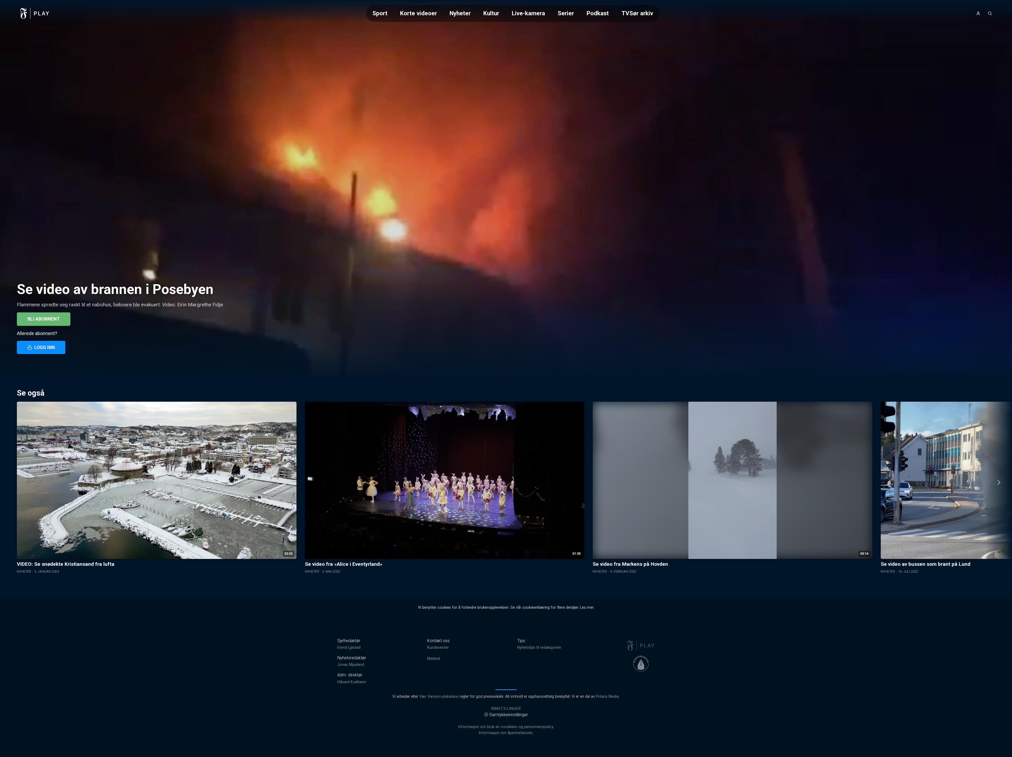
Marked (433, 658)
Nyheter (460, 13)
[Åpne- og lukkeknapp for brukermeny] (978, 13)
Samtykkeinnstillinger (508, 714)
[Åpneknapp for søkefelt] (990, 13)
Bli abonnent (43, 319)
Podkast (598, 13)
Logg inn (44, 347)
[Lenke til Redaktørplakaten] (641, 663)
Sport (379, 13)
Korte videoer (418, 13)
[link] (35, 13)
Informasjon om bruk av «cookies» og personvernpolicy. (506, 727)
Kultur (491, 13)
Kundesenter (438, 647)
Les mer (586, 607)
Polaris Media (607, 696)
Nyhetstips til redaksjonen (539, 647)
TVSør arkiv (637, 13)
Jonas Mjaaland (350, 664)
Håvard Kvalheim (351, 682)
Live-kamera (528, 13)
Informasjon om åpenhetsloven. (506, 733)
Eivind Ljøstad (349, 647)
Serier (566, 13)
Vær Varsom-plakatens (439, 696)
